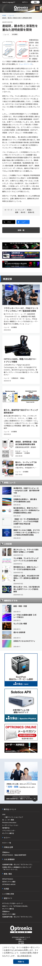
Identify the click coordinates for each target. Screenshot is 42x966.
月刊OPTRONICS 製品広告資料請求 (14, 855)
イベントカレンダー (8, 830)
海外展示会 (6, 828)
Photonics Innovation (9, 822)
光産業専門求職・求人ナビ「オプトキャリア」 (17, 864)
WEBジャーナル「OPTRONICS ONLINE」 (15, 906)
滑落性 (29, 210)
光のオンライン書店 (8, 882)
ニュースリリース (25, 64)
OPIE (3, 814)
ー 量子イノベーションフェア (12, 817)
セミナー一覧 (6, 843)
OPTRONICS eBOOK (8, 884)
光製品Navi (6, 852)
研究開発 (15, 34)
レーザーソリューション (10, 825)
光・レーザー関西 (8, 820)
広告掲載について (21, 939)
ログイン (25, 2)
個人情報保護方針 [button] (24, 956)
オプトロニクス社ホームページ (12, 903)
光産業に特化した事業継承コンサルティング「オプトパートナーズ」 (16, 868)
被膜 (16, 212)
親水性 (23, 212)
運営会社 (21, 941)
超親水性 (31, 212)
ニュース (11, 15)
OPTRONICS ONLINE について (21, 937)
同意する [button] (21, 962)
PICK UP (17, 451)
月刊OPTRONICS (7, 879)
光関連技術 (14, 378)
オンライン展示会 (8, 833)
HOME (4, 15)
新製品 (22, 378)
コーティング (19, 210)
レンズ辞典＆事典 (8, 894)
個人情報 (21, 943)
